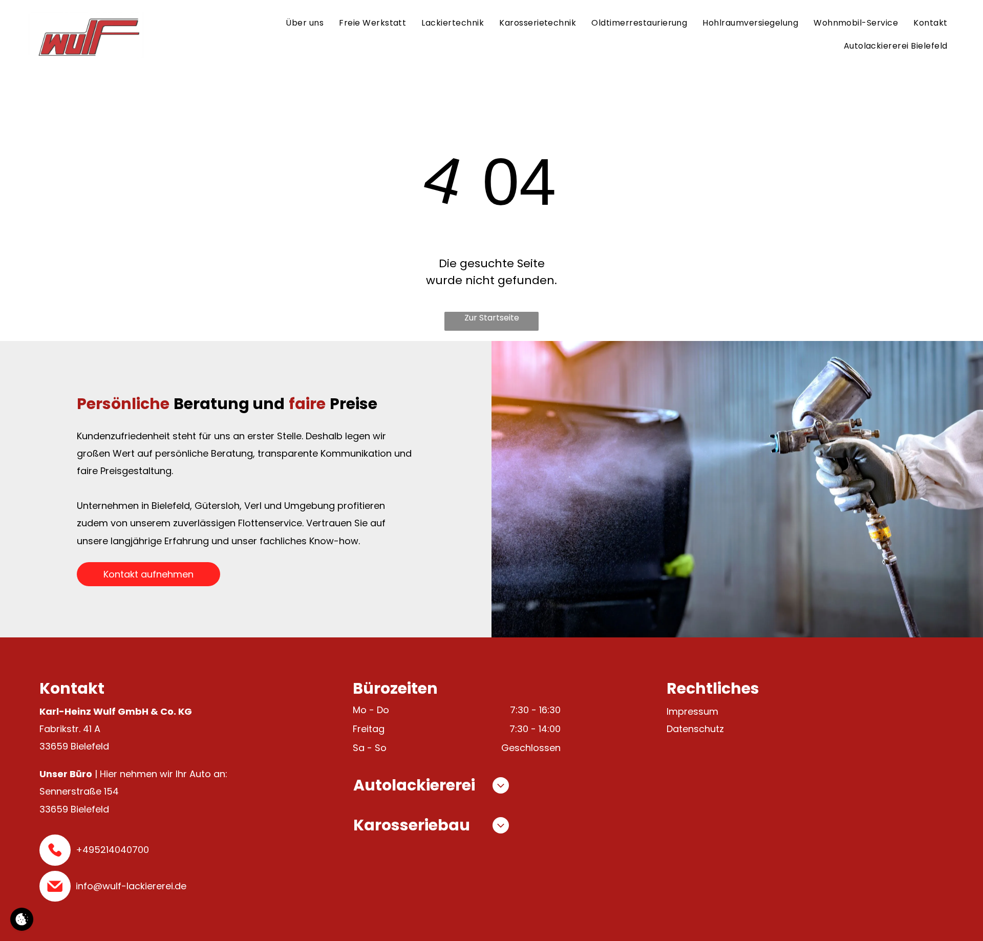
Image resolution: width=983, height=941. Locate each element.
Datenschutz (695, 728)
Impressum (692, 711)
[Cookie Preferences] (21, 919)
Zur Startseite (491, 318)
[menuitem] (304, 23)
